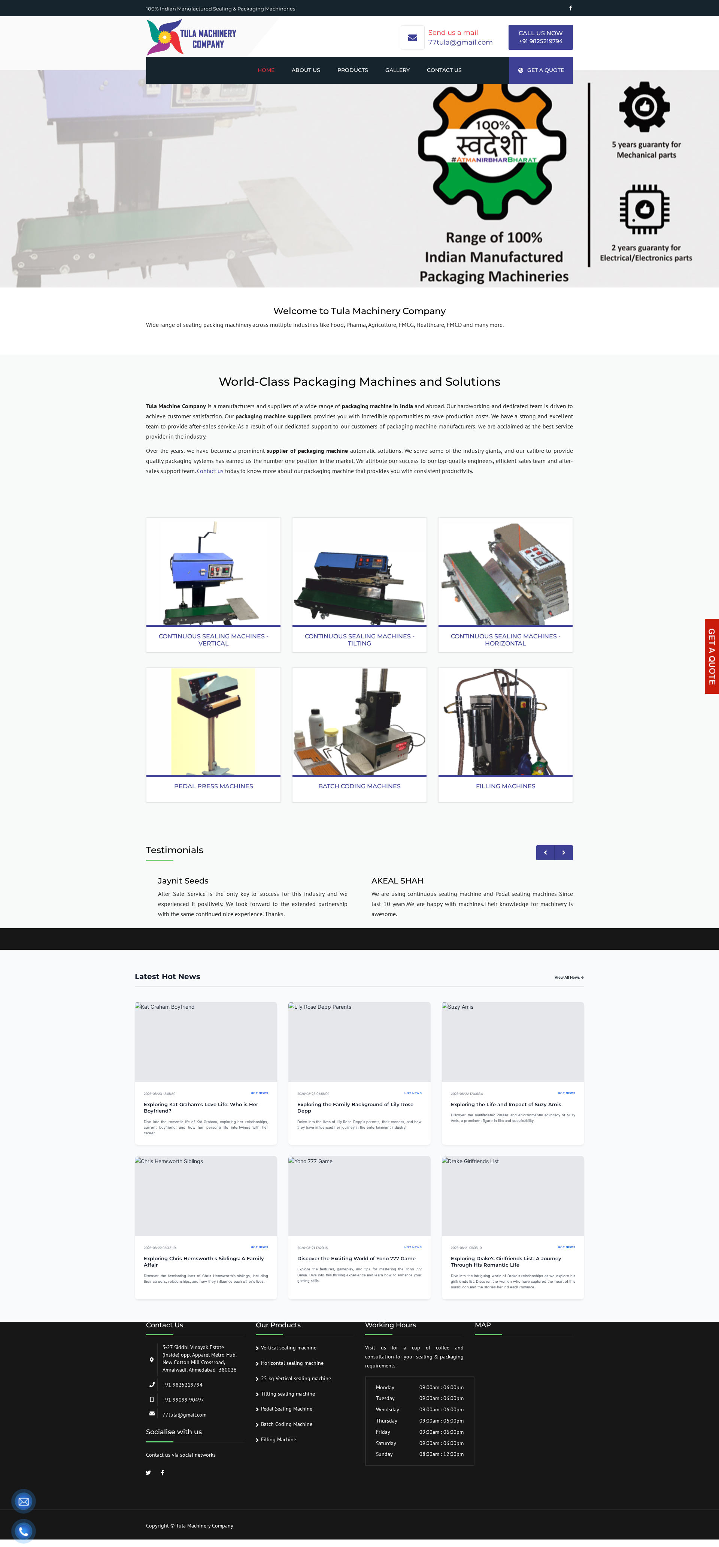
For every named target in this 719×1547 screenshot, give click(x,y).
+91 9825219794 (541, 41)
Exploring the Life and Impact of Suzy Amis (506, 1104)
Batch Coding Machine (286, 1424)
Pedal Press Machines (213, 786)
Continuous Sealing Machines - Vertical (214, 640)
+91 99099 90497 (183, 1399)
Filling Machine (278, 1439)
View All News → (569, 977)
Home (266, 70)
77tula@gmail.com (460, 42)
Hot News (259, 1093)
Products (352, 70)
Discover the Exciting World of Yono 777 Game (356, 1258)
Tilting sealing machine (288, 1393)
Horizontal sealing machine (292, 1363)
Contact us (444, 70)
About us (306, 70)
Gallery (397, 70)
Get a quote (545, 70)
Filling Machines (506, 786)
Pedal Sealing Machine (286, 1408)
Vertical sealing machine (288, 1347)
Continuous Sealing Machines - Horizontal (506, 640)
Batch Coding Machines (359, 786)
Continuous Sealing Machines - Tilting (360, 640)
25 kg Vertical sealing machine (296, 1378)
